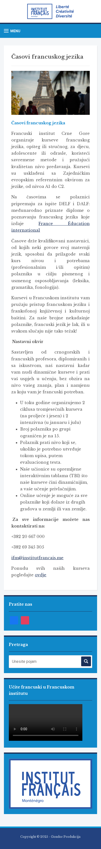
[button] (12, 31)
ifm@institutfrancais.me (37, 557)
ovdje (40, 574)
